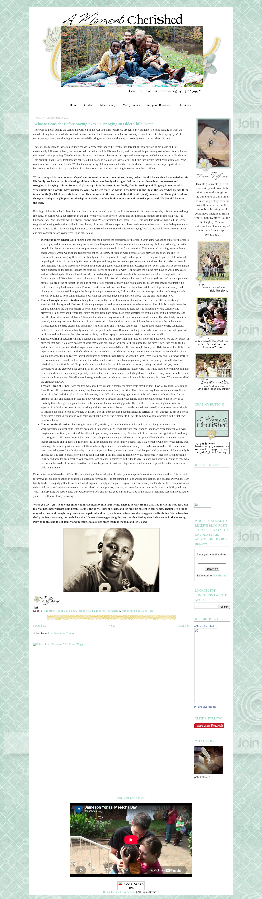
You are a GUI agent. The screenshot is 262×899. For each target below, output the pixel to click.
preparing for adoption (137, 610)
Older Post (183, 625)
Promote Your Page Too (205, 707)
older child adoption (92, 610)
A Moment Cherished (204, 626)
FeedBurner (220, 575)
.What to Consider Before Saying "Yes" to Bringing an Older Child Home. (93, 124)
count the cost (67, 610)
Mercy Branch (131, 105)
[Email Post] (35, 607)
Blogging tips (7, 1)
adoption (49, 610)
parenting (114, 610)
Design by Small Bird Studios (119, 891)
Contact (88, 105)
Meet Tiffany (108, 105)
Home (73, 105)
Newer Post (39, 625)
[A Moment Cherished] (205, 702)
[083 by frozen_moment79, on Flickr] (111, 591)
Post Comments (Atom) (61, 633)
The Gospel (185, 105)
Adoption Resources (159, 105)
